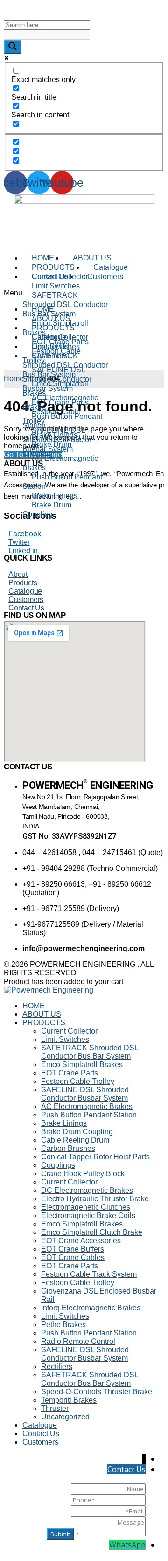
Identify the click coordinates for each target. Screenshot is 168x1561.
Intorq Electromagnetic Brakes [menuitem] (90, 1308)
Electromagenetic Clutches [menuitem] (85, 1207)
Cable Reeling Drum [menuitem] (75, 1140)
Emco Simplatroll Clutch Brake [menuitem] (91, 1232)
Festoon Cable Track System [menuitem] (89, 1274)
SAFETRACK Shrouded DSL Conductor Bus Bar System (65, 304)
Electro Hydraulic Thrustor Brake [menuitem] (95, 1199)
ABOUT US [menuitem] (41, 1014)
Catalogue (110, 267)
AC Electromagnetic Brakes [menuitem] (87, 1106)
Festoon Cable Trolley (51, 416)
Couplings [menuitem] (58, 1165)
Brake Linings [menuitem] (64, 1123)
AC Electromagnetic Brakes (60, 463)
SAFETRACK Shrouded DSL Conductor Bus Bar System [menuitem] (90, 1052)
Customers (25, 599)
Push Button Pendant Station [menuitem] (89, 1115)
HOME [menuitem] (33, 1006)
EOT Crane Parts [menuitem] (69, 1073)
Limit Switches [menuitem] (65, 1039)
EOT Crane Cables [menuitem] (73, 1257)
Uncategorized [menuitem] (65, 1417)
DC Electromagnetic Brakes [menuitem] (87, 1190)
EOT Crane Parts (60, 402)
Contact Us (26, 608)
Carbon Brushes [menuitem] (68, 1148)
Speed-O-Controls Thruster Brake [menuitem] (96, 1392)
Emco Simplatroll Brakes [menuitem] (82, 1064)
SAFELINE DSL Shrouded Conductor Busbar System (56, 439)
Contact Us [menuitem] (40, 1434)
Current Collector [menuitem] (69, 1031)
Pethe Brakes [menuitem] (63, 1324)
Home (14, 379)
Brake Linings (54, 496)
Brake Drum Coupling (46, 509)
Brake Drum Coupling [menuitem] (77, 1132)
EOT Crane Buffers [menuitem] (72, 1249)
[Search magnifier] (12, 47)
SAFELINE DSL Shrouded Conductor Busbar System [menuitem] (85, 1094)
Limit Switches (56, 286)
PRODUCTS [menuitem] (43, 1023)
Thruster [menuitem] (55, 1408)
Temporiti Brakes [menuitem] (69, 1400)
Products (22, 583)
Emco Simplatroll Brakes (55, 327)
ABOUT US (92, 258)
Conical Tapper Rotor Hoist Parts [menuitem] (95, 1157)
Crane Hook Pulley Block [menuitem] (83, 1174)
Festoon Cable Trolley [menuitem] (77, 1081)
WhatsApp (127, 1545)
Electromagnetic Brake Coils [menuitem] (88, 1215)
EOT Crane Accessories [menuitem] (81, 1241)
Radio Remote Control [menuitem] (78, 1341)
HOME (43, 258)
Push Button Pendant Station (62, 481)
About (18, 574)
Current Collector (60, 277)
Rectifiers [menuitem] (56, 1366)
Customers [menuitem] (40, 1442)
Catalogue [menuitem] (39, 1425)
